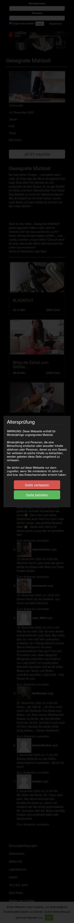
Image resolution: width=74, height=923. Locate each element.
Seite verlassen (37, 484)
